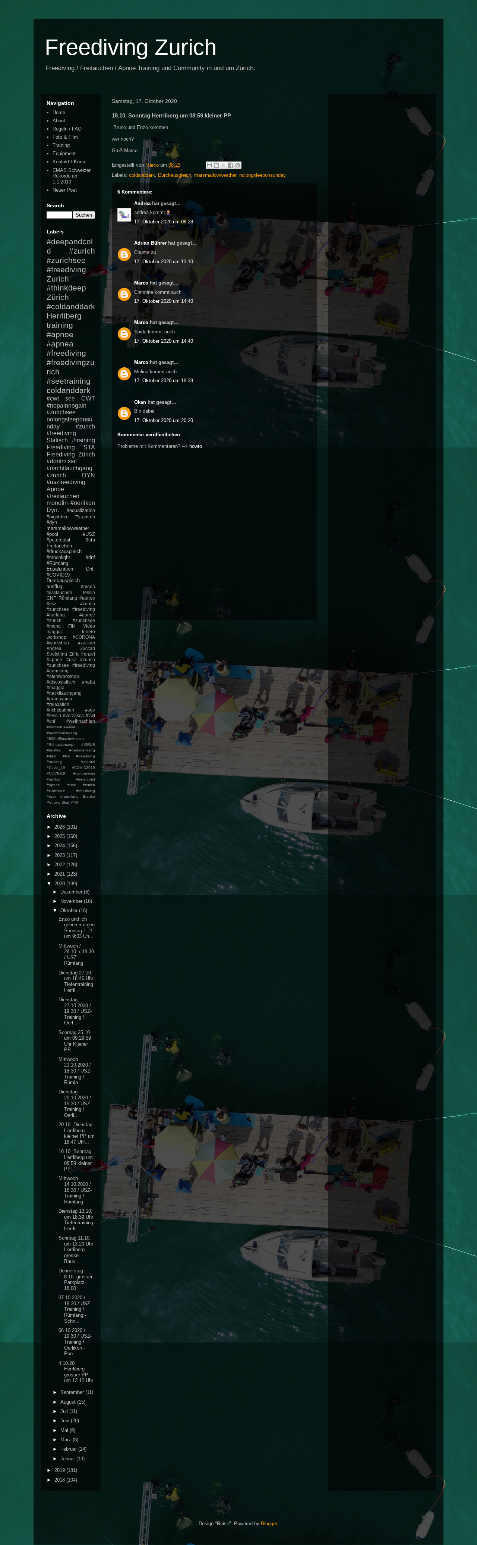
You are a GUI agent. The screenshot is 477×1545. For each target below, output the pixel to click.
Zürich (58, 297)
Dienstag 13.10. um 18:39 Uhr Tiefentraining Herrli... (76, 1219)
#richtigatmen (60, 709)
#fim (66, 756)
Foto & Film (65, 137)
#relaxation (58, 704)
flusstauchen (59, 592)
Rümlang (68, 598)
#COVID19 (58, 575)
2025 (60, 836)
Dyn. (53, 510)
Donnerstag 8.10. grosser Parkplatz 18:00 (75, 1279)
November (72, 901)
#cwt (53, 398)
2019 (60, 1470)
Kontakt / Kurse (69, 161)
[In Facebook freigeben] (230, 165)
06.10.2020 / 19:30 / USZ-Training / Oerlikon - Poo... (75, 1342)
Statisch (57, 440)
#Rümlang (57, 563)
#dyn (52, 522)
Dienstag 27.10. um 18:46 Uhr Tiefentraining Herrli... (76, 981)
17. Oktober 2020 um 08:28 (163, 221)
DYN (88, 475)
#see (90, 709)
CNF (51, 598)
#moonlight (58, 557)
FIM (72, 626)
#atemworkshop (63, 676)
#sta (90, 540)
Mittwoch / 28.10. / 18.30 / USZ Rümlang (76, 954)
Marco (141, 283)
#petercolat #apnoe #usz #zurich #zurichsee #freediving (71, 785)
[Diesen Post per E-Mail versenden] (209, 165)
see (70, 398)
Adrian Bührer (150, 243)
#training (83, 440)
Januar (68, 1458)
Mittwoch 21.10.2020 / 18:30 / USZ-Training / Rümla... (75, 1070)
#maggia (55, 687)
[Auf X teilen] (223, 165)
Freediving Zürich (71, 454)
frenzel (88, 653)
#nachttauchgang (69, 468)
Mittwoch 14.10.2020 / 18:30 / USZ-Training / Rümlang (75, 1189)
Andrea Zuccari (71, 648)
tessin (89, 592)
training (60, 325)
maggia (54, 631)
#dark (51, 756)
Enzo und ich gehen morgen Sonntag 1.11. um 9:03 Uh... (77, 927)
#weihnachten (80, 721)
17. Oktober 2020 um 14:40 (163, 301)
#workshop (58, 642)
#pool (52, 534)
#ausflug (54, 750)
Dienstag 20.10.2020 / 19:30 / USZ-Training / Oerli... (75, 1103)
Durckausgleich (174, 175)
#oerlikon (82, 503)
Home (59, 112)
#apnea (60, 343)
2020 (60, 883)
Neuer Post (65, 190)
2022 (60, 864)
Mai (65, 1430)
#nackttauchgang (64, 693)
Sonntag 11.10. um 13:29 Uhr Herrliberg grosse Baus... (76, 1249)
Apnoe (55, 489)
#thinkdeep (66, 287)
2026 (60, 827)
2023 (60, 855)
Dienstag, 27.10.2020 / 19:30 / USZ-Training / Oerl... (75, 1011)
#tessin (54, 715)
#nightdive (58, 516)
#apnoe (60, 334)
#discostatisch (61, 681)
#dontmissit (62, 461)
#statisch (85, 516)
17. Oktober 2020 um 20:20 (163, 420)
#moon (88, 586)
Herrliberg (64, 315)
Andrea (142, 203)
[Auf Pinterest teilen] (237, 165)
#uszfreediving (66, 482)
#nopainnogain (66, 405)
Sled (65, 802)
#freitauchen (63, 496)
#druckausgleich (64, 551)
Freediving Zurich (131, 47)
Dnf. (90, 569)
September (72, 1392)
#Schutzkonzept (61, 744)
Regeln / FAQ (67, 129)
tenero (88, 631)
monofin (57, 503)
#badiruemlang (82, 750)
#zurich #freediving (71, 430)
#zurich (56, 475)
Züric (74, 653)
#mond (54, 626)
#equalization (81, 510)
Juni (65, 1420)
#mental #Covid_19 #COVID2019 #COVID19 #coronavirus (71, 767)
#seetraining (69, 381)
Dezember (72, 892)
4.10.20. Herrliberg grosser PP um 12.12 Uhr (76, 1372)
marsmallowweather (215, 175)
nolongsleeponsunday (262, 175)
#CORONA (84, 637)
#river (51, 796)
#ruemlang (69, 796)
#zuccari (86, 642)
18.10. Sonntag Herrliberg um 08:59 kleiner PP (76, 1160)
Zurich (58, 278)
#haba (88, 681)
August (68, 1402)
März (66, 1439)
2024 (60, 845)
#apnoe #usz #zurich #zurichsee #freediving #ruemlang (71, 665)
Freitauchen (59, 546)
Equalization (60, 569)
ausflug (54, 586)
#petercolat (58, 540)
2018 (60, 1480)
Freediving (61, 447)
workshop (56, 637)
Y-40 (74, 802)
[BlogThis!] (216, 165)
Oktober (69, 910)
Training (61, 145)
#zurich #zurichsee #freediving (71, 260)
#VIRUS (88, 744)
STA (89, 447)
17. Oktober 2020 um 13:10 (163, 261)
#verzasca (73, 715)
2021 (60, 874)
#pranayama (59, 698)
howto (195, 446)
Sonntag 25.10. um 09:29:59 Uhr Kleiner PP (75, 1041)
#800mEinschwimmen (65, 739)
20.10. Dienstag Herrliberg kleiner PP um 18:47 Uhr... (77, 1133)
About (59, 120)
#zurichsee (61, 412)
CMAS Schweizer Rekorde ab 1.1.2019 (72, 176)
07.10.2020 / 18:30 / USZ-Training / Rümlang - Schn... (75, 1309)
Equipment (64, 153)
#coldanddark (71, 306)
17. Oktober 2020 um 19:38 (163, 380)
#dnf (90, 557)
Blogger (269, 1523)
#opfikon (54, 779)
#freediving (66, 353)
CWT (88, 398)
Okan (140, 402)
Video (89, 626)
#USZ (89, 534)
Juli (64, 1411)
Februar (69, 1449)
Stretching (57, 653)
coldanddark (142, 175)
